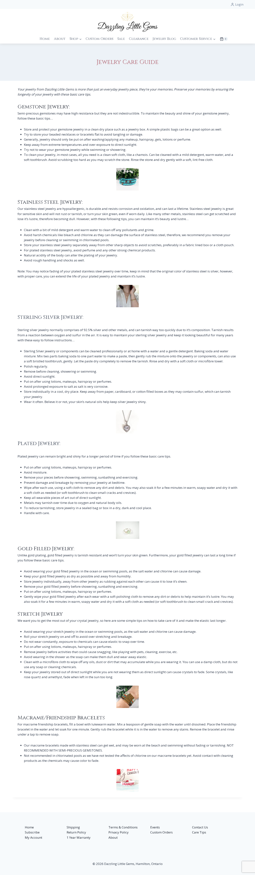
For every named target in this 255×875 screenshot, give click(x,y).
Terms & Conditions (123, 827)
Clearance (139, 38)
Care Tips (199, 832)
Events (155, 827)
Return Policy (76, 832)
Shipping (73, 827)
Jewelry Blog (164, 38)
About (60, 38)
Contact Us (200, 827)
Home (45, 38)
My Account (33, 837)
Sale (121, 38)
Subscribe (32, 832)
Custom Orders (99, 38)
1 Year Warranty (79, 837)
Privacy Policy (118, 832)
